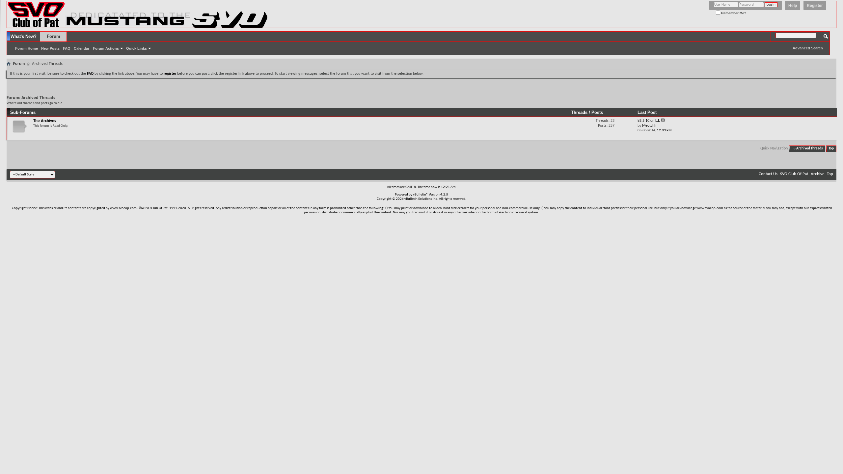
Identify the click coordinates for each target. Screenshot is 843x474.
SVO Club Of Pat (794, 174)
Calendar (81, 48)
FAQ (66, 48)
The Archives (44, 121)
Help (792, 5)
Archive (817, 174)
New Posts (50, 48)
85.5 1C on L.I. (649, 121)
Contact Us (768, 174)
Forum (53, 36)
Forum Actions (106, 48)
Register (815, 5)
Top (831, 148)
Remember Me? (733, 13)
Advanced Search (808, 48)
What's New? (24, 36)
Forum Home (26, 48)
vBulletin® (420, 195)
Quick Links (136, 48)
